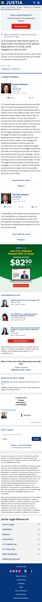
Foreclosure (7, 37)
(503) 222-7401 (16, 89)
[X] (28, 571)
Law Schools (7, 539)
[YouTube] (13, 571)
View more (36, 422)
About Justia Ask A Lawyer (12, 378)
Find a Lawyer (7, 430)
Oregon (19, 7)
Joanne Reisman (20, 84)
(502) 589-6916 (16, 197)
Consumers (5, 382)
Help (21, 587)
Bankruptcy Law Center (21, 370)
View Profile (16, 91)
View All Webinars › (21, 341)
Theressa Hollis (8, 410)
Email (35, 207)
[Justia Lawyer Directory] (31, 571)
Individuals (7, 529)
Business (6, 534)
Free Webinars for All (10, 295)
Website (12, 98)
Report (22, 186)
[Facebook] (16, 571)
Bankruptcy (27, 7)
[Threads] (22, 571)
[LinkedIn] (10, 571)
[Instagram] (19, 571)
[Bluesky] (25, 571)
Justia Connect (21, 576)
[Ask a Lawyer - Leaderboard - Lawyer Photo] (4, 415)
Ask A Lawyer (11, 7)
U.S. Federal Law (9, 544)
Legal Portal (21, 580)
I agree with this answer (21, 180)
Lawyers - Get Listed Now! (21, 445)
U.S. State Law (8, 549)
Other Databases (9, 554)
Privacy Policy (21, 594)
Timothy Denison (20, 194)
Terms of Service (21, 591)
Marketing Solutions (11, 559)
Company (21, 583)
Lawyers (4, 387)
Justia (3, 7)
